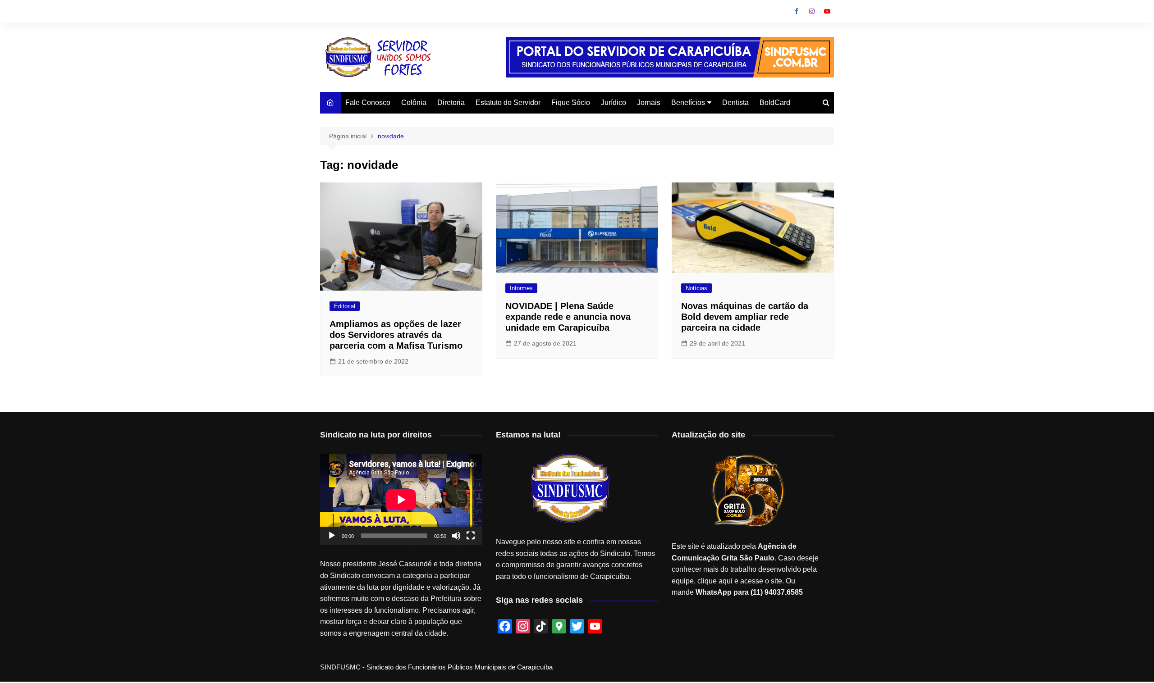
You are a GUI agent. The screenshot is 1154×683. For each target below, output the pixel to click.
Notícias (696, 288)
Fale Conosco (367, 102)
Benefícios (688, 102)
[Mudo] (456, 535)
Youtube (827, 11)
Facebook (796, 11)
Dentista (735, 102)
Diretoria (451, 102)
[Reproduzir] (331, 535)
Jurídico (613, 102)
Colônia (413, 102)
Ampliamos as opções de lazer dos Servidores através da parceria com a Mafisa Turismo (396, 335)
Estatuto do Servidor (508, 102)
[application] (401, 499)
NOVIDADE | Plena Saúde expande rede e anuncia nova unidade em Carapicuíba (568, 316)
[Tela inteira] (470, 535)
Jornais (648, 102)
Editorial (344, 306)
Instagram (812, 11)
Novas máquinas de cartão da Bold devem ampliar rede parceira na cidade (744, 316)
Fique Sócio (570, 102)
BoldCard (775, 102)
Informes (521, 288)
